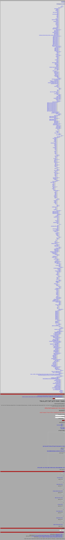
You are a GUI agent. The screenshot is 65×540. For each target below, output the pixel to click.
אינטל (57, 282)
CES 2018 (54, 354)
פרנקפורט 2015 (58, 369)
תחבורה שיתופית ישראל (57, 123)
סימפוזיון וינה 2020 (55, 345)
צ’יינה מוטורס (56, 71)
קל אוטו (57, 92)
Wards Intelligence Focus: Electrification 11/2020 (50, 378)
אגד (57, 129)
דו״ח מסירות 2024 (55, 38)
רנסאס (57, 285)
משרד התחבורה (58, 99)
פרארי (55, 149)
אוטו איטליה (54, 70)
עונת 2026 (56, 321)
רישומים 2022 (56, 122)
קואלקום (57, 284)
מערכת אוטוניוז (56, 403)
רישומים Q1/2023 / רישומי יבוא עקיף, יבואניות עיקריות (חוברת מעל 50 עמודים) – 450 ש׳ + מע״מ (45, 374)
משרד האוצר (59, 96)
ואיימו (57, 291)
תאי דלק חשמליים (55, 300)
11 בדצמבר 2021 (62, 403)
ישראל (62, 6)
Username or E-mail (61, 414)
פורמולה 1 (59, 310)
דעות (60, 330)
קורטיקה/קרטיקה (55, 27)
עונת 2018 (56, 318)
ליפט (57, 308)
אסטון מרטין (54, 138)
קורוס (55, 152)
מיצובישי (55, 202)
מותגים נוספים (56, 137)
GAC (57, 205)
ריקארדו (57, 234)
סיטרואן (53, 188)
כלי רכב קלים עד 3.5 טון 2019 (51, 109)
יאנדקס (57, 293)
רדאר (57, 278)
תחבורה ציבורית (58, 128)
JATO (60, 266)
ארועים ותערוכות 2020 (57, 342)
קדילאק (55, 160)
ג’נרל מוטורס (56, 159)
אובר (57, 305)
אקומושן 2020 (56, 30)
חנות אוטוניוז (61, 373)
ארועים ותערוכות (60, 331)
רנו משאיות (56, 260)
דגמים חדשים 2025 (55, 212)
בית (62, 5)
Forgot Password (62, 422)
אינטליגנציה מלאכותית (57, 268)
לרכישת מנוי (62, 410)
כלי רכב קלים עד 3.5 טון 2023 (51, 105)
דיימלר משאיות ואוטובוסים (54, 251)
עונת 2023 (56, 313)
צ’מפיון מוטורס (56, 72)
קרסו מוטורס (56, 73)
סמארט (55, 179)
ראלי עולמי (59, 320)
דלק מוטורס (56, 59)
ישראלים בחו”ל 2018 (55, 325)
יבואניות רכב (59, 55)
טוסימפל (57, 292)
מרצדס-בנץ (54, 178)
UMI (57, 77)
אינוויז (57, 11)
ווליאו (57, 227)
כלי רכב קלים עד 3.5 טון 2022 (51, 106)
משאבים (61, 375)
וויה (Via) (57, 18)
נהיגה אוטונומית (58, 288)
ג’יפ (53, 183)
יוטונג (57, 218)
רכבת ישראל (56, 132)
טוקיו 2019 (56, 352)
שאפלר (57, 235)
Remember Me (61, 418)
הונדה (55, 166)
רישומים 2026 (56, 115)
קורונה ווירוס (56, 246)
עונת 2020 (56, 316)
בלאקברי (57, 274)
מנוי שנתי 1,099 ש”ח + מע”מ (56, 371)
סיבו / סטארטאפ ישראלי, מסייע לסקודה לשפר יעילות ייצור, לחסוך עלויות (51, 467)
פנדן (57, 84)
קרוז (57, 295)
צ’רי (55, 150)
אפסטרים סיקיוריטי (55, 14)
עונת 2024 (56, 312)
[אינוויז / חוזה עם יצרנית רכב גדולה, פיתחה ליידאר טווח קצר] (56, 444)
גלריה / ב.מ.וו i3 (60, 504)
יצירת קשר (61, 391)
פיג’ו (53, 189)
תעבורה (57, 85)
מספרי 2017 (56, 262)
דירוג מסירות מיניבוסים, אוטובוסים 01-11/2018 (56, 451)
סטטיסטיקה (59, 100)
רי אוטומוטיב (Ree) (55, 28)
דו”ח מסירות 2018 (55, 43)
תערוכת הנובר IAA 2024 (54, 335)
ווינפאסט (55, 141)
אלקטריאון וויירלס (55, 12)
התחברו (61, 392)
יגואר (55, 171)
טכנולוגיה (61, 267)
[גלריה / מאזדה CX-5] (60, 509)
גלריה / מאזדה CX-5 (59, 511)
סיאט (55, 194)
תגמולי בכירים (58, 134)
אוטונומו (57, 9)
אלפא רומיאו (52, 182)
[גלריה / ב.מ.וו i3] (60, 502)
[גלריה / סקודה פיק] (60, 475)
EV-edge (57, 54)
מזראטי (53, 184)
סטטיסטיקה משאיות (55, 111)
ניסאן (55, 203)
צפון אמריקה (56, 242)
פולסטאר (55, 209)
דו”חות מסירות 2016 (55, 45)
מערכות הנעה (58, 298)
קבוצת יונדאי (56, 173)
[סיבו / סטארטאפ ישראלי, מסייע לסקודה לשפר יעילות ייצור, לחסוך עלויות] (56, 465)
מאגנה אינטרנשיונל (55, 228)
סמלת (57, 69)
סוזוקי (55, 146)
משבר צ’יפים (56, 245)
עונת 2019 (56, 317)
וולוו (55, 207)
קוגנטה (57, 26)
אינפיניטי (55, 200)
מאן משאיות (54, 256)
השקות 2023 (56, 50)
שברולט (55, 161)
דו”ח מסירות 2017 (55, 44)
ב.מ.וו (55, 156)
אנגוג (57, 13)
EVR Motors (56, 8)
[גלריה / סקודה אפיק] (60, 482)
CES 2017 (54, 362)
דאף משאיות (56, 250)
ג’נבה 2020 (56, 344)
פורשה (55, 196)
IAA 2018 (54, 357)
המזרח (57, 60)
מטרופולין (57, 131)
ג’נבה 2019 (56, 349)
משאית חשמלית (58, 301)
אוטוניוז (61, 532)
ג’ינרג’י (57, 53)
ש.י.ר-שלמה (56, 74)
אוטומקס (57, 56)
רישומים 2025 (56, 118)
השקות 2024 (56, 49)
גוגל (57, 275)
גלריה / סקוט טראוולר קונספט (58, 524)
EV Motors (56, 76)
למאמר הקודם (62, 427)
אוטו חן (57, 57)
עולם (62, 135)
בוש (57, 225)
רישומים (59, 114)
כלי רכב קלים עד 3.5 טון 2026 (51, 102)
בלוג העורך (61, 328)
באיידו (57, 273)
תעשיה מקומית (58, 127)
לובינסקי (57, 66)
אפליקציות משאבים (57, 386)
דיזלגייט (57, 244)
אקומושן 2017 (56, 34)
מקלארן (55, 144)
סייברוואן (57, 23)
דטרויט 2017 (54, 363)
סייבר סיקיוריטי (58, 384)
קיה (55, 176)
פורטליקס (57, 24)
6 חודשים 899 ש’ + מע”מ (57, 372)
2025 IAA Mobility (57, 332)
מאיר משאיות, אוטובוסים (54, 81)
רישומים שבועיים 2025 (52, 119)
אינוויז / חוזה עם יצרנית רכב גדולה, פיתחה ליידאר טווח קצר (54, 446)
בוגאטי (55, 192)
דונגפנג (55, 140)
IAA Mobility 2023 (55, 340)
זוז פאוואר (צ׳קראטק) (55, 19)
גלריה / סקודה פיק (60, 477)
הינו (55, 258)
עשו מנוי (61, 370)
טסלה (57, 169)
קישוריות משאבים (58, 388)
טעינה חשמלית (58, 51)
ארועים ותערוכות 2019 (57, 347)
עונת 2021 (56, 315)
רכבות (55, 241)
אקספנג (55, 139)
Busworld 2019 (56, 351)
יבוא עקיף (59, 78)
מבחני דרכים (59, 94)
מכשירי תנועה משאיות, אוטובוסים (53, 82)
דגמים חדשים (58, 210)
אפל (57, 272)
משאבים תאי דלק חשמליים (56, 387)
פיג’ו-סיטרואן (54, 186)
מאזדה (55, 143)
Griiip (60, 326)
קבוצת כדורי (56, 64)
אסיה (57, 238)
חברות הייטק (59, 271)
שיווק (60, 264)
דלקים (60, 133)
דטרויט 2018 (54, 355)
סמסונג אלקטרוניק (55, 230)
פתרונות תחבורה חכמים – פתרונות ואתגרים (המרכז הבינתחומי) (48, 35)
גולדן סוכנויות (56, 79)
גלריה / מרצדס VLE (59, 517)
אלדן (57, 90)
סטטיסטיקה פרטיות (55, 101)
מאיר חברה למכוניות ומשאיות (53, 67)
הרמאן (55, 231)
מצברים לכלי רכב (58, 382)
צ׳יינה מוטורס (56, 86)
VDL (57, 223)
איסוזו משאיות (56, 249)
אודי (55, 191)
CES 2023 (56, 338)
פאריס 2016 (56, 368)
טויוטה (57, 167)
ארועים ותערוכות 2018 (57, 353)
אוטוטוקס (56, 10)
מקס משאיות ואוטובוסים (54, 83)
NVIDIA (57, 281)
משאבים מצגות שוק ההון (57, 389)
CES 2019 (56, 348)
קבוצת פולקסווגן (56, 190)
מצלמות (57, 279)
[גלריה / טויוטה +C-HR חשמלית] (60, 489)
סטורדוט (57, 22)
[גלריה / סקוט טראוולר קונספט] (60, 522)
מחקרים (59, 286)
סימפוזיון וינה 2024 (55, 336)
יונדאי (55, 175)
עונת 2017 (56, 319)
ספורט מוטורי (60, 309)
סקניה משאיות (54, 257)
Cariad (55, 197)
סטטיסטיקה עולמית (57, 261)
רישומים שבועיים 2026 (52, 116)
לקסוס (55, 168)
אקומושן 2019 (56, 31)
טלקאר (57, 61)
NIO (55, 153)
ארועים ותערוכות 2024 (57, 333)
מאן (57, 219)
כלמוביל (57, 65)
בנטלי (55, 193)
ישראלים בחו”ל (58, 324)
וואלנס (57, 16)
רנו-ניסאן (57, 199)
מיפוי (60, 287)
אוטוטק (59, 7)
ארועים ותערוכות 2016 (57, 366)
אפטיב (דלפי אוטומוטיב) (54, 226)
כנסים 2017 (56, 360)
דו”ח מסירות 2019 (55, 42)
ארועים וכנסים (58, 29)
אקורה (55, 165)
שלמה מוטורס (56, 75)
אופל (53, 187)
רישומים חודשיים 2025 (52, 120)
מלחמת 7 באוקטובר (57, 329)
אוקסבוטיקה (56, 289)
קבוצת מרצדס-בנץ (55, 177)
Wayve (57, 296)
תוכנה (60, 303)
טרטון (57, 255)
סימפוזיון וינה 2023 (55, 339)
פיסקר (55, 148)
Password (63, 416)
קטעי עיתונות (58, 263)
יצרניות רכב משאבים (57, 380)
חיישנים (59, 276)
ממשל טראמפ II (53, 243)
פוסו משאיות (54, 253)
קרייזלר (53, 185)
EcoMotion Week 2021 (54, 377)
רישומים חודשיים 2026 (52, 117)
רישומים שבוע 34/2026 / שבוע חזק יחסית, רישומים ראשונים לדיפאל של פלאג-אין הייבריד (49, 535)
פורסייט (57, 25)
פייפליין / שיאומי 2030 (59, 534)
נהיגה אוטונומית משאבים (57, 383)
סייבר (60, 302)
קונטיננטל (57, 233)
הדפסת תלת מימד (58, 270)
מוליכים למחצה (58, 280)
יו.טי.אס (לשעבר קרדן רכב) (54, 91)
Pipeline (61, 390)
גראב (57, 307)
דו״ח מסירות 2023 (55, 39)
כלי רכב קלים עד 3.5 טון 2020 (51, 108)
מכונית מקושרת (58, 297)
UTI (57, 87)
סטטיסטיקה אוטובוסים (54, 112)
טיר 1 (60, 224)
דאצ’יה (55, 201)
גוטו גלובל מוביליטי (55, 124)
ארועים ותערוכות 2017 (57, 359)
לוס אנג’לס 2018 (53, 358)
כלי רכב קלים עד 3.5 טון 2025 (51, 103)
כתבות (59, 88)
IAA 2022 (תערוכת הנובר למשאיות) (55, 341)
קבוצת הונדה (56, 164)
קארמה (55, 151)
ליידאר (57, 277)
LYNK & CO (54, 206)
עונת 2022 (56, 314)
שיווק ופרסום (59, 125)
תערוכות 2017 (56, 361)
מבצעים (59, 95)
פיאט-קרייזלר (54, 181)
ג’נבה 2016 (56, 367)
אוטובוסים (59, 214)
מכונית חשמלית (56, 299)
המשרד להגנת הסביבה (57, 98)
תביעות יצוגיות (58, 126)
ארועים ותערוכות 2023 (57, 337)
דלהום (57, 58)
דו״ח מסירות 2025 (55, 37)
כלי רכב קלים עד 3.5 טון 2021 (51, 107)
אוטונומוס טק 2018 (55, 32)
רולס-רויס (55, 158)
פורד (57, 198)
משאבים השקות (58, 379)
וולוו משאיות (56, 254)
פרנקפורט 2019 (56, 350)
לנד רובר (55, 172)
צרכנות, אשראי (58, 113)
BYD (57, 215)
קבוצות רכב (59, 136)
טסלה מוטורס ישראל (55, 62)
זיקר (55, 208)
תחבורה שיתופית (58, 304)
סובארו (55, 145)
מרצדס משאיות (54, 252)
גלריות (62, 327)
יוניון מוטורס (56, 63)
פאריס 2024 (56, 334)
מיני (55, 157)
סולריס (57, 221)
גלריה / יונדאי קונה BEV (59, 497)
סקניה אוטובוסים (55, 222)
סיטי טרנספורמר (55, 21)
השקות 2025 (56, 48)
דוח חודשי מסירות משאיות (56, 46)
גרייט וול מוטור (56, 162)
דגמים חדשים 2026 (55, 211)
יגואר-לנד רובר (56, 170)
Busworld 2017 (53, 365)
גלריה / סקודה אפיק (60, 484)
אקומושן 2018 (56, 33)
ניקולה (57, 259)
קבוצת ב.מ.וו (56, 155)
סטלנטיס (57, 180)
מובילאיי (57, 20)
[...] (52, 406)
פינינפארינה (54, 147)
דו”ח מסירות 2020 (55, 41)
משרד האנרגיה (58, 97)
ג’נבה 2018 (54, 356)
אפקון (57, 52)
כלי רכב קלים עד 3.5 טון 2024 (51, 104)
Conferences (59, 376)
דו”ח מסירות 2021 (55, 40)
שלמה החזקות (56, 93)
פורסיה (57, 232)
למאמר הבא (63, 428)
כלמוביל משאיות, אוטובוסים (54, 80)
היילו (57, 17)
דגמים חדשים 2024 (55, 213)
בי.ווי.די (57, 154)
